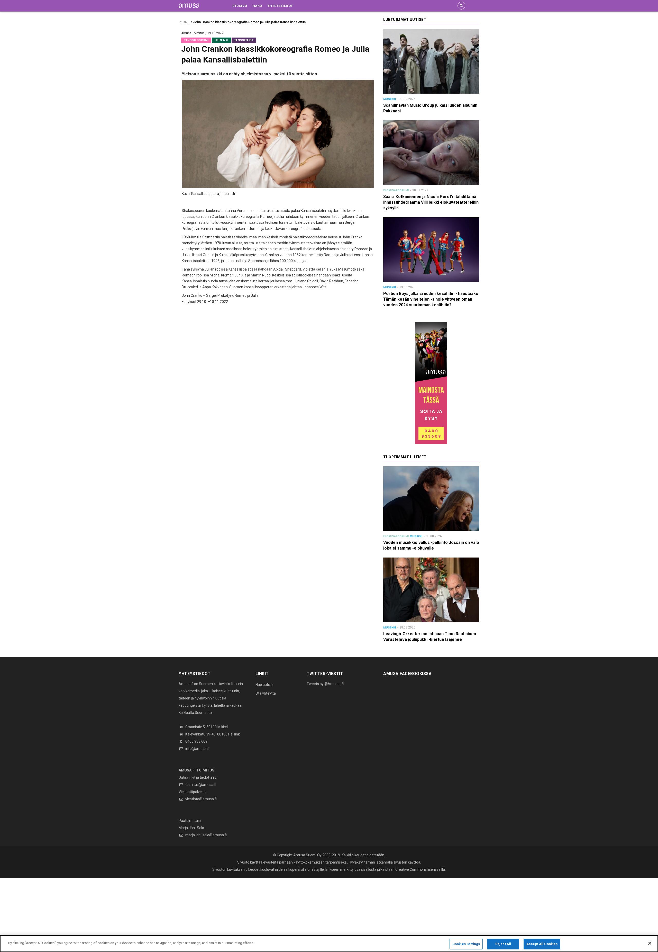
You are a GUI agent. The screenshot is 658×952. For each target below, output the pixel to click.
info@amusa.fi (197, 749)
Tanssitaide (244, 40)
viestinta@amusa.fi (201, 799)
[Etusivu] (189, 5)
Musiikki (389, 99)
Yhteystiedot (280, 6)
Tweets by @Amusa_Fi (325, 684)
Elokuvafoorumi (396, 190)
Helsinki (221, 40)
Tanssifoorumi (196, 40)
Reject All (503, 944)
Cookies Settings (466, 944)
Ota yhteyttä (265, 693)
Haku (257, 6)
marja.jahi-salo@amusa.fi (206, 835)
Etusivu (239, 6)
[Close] (649, 943)
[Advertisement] (154, 914)
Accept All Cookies (542, 944)
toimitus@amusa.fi (200, 785)
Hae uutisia (264, 684)
